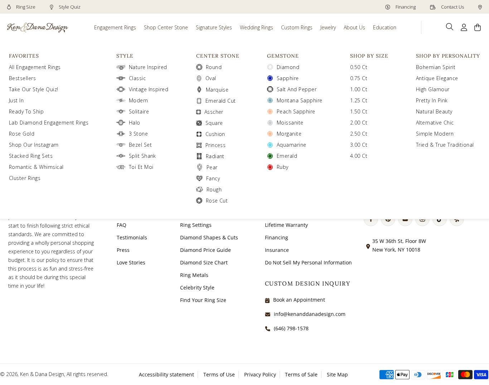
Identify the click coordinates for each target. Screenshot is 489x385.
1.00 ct (358, 89)
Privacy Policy (260, 374)
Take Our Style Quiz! (33, 89)
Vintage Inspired (149, 89)
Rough (214, 189)
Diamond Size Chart (204, 262)
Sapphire (288, 78)
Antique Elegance (437, 78)
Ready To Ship (26, 111)
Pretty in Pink (432, 100)
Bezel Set (140, 144)
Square (214, 123)
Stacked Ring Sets (31, 155)
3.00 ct (358, 144)
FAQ (121, 224)
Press (123, 250)
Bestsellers (22, 78)
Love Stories (131, 262)
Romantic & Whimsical (36, 167)
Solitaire (139, 111)
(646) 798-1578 (291, 328)
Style (125, 56)
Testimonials (132, 237)
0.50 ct (358, 67)
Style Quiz (69, 7)
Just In (16, 100)
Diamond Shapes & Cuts (209, 237)
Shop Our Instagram (34, 144)
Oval (210, 78)
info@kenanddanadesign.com (309, 314)
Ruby (283, 167)
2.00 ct (358, 122)
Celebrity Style (197, 287)
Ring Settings (196, 224)
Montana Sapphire (300, 100)
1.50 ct (358, 111)
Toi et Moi (141, 167)
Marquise (217, 89)
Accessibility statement (166, 374)
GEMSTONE (283, 56)
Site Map (337, 374)
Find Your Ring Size (203, 300)
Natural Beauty (434, 111)
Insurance (277, 250)
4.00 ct (358, 155)
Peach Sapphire (296, 111)
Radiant (215, 156)
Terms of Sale (301, 374)
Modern (138, 100)
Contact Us (452, 7)
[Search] (450, 27)
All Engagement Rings (35, 67)
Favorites (24, 56)
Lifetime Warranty (286, 224)
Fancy (213, 178)
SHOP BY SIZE (369, 56)
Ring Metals (194, 275)
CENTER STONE (217, 56)
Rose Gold (21, 133)
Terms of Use (219, 374)
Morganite (289, 133)
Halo (134, 122)
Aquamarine (291, 144)
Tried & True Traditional (445, 144)
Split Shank (142, 155)
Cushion (215, 134)
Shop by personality (448, 56)
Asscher (213, 111)
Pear (212, 167)
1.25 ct (358, 100)
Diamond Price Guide (205, 250)
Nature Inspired (148, 67)
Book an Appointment (299, 299)
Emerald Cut (220, 100)
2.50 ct (358, 133)
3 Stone (138, 133)
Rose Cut (217, 200)
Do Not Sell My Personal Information (308, 262)
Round (214, 67)
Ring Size (25, 7)
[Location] (480, 7)
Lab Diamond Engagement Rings (48, 122)
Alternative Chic (435, 122)
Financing (405, 7)
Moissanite (290, 122)
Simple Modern (435, 133)
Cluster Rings (24, 178)
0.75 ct (358, 78)
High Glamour (433, 89)
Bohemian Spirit (435, 67)
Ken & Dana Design (42, 374)
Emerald (287, 155)
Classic (137, 78)
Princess (215, 145)
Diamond (288, 67)
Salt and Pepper (296, 89)
